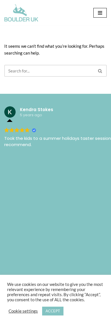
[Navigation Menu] (100, 13)
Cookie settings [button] (23, 311)
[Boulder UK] (21, 13)
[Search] (100, 71)
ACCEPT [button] (53, 311)
